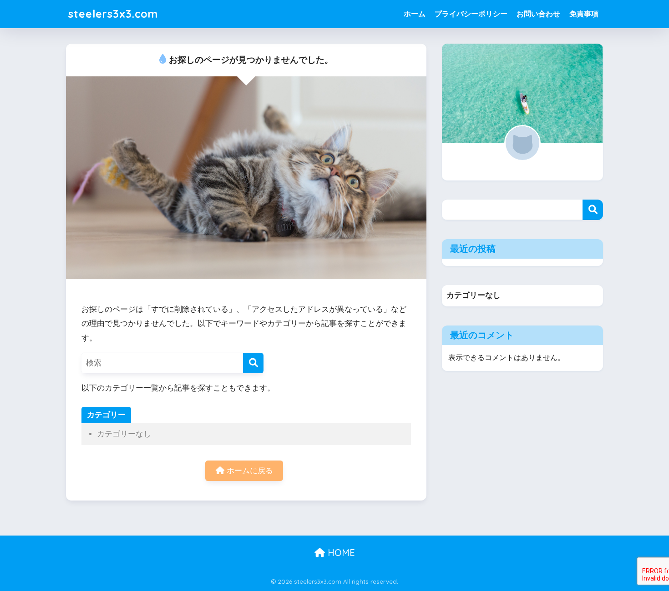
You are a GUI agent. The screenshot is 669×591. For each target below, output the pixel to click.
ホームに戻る (248, 470)
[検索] (253, 363)
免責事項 (583, 14)
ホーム (415, 14)
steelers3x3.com (113, 13)
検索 (593, 210)
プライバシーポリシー (471, 14)
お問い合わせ (538, 14)
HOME (340, 552)
